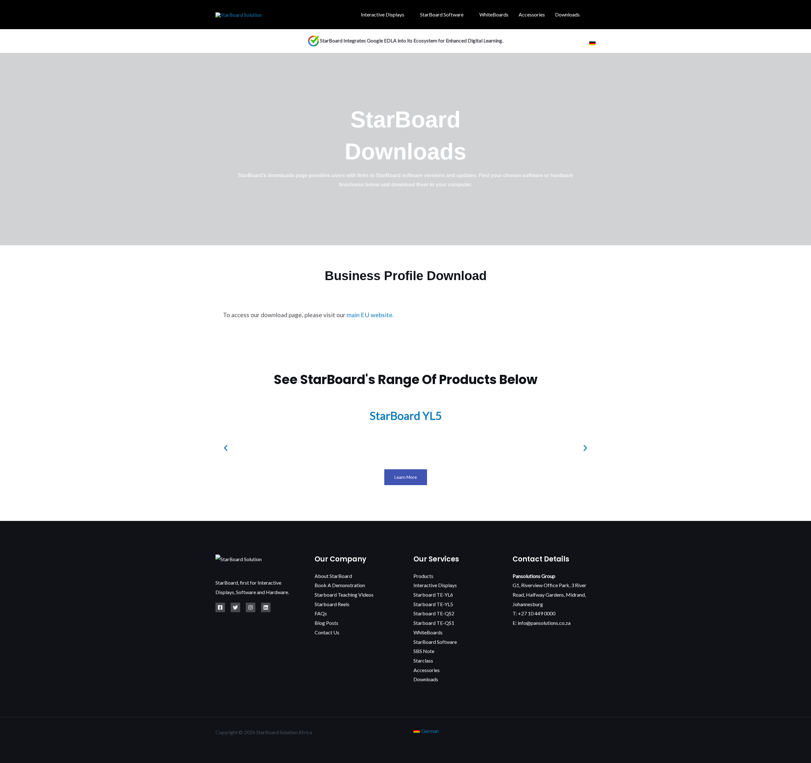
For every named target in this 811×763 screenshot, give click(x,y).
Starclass (423, 660)
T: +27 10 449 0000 (534, 613)
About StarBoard (333, 576)
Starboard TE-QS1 (433, 623)
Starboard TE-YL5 (433, 604)
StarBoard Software (441, 14)
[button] (593, 14)
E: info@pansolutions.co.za (542, 623)
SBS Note (423, 651)
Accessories (532, 14)
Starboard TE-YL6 (433, 595)
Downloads (567, 14)
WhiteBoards (493, 14)
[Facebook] (220, 607)
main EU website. (370, 314)
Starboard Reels (332, 604)
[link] (592, 43)
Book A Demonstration (340, 585)
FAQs (321, 613)
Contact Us (327, 632)
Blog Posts (326, 623)
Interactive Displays (382, 14)
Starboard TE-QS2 (433, 613)
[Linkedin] (266, 607)
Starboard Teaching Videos (344, 595)
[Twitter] (235, 607)
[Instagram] (250, 607)
